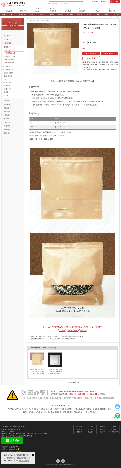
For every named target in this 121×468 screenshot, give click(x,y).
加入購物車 (92, 53)
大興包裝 (11, 431)
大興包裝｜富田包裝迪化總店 (13, 4)
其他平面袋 (7, 89)
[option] (37, 364)
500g (94, 42)
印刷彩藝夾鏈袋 (10, 53)
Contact (112, 10)
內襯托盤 (88, 14)
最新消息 (79, 429)
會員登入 (105, 1)
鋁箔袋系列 (7, 47)
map (45, 433)
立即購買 (110, 53)
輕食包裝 (33, 14)
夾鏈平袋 (7, 50)
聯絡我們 (79, 432)
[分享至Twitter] (63, 461)
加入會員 (95, 1)
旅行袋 (6, 95)
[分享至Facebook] (58, 461)
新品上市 (4, 14)
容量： (84, 42)
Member (53, 10)
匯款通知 (102, 429)
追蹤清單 (102, 432)
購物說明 (102, 427)
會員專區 (90, 432)
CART (115, 1)
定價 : (84, 32)
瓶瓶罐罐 (70, 14)
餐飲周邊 (60, 14)
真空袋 (13, 14)
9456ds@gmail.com (13, 429)
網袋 (5, 79)
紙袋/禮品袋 (8, 76)
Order (68, 10)
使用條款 (113, 427)
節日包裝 (116, 14)
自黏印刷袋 (7, 82)
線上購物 (90, 427)
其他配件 (107, 14)
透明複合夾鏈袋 (10, 56)
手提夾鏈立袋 (8, 69)
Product (38, 10)
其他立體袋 (7, 85)
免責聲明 (113, 429)
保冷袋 (6, 92)
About (23, 10)
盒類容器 (51, 14)
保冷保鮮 (79, 14)
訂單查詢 (90, 429)
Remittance (82, 10)
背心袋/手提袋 (8, 73)
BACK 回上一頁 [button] (74, 382)
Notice (97, 10)
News (9, 10)
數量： (84, 48)
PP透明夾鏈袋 (10, 59)
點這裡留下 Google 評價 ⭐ (10, 449)
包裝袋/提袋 (22, 14)
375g (89, 42)
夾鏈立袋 (7, 66)
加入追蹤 (90, 58)
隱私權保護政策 (24, 460)
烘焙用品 (42, 14)
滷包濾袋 (97, 14)
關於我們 (79, 427)
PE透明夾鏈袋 (10, 62)
